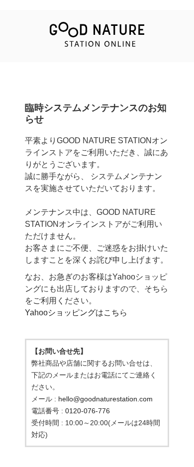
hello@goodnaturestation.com (105, 399)
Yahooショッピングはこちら (76, 312)
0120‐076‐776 (87, 411)
